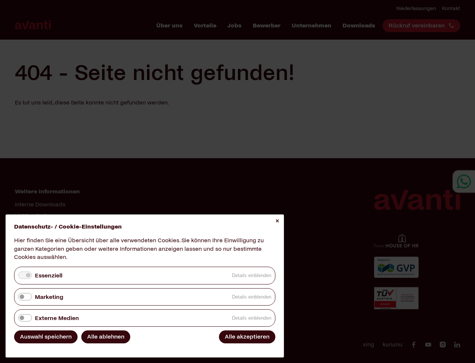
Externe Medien (57, 318)
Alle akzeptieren (247, 336)
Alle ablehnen (105, 336)
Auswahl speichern (46, 336)
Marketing (49, 297)
